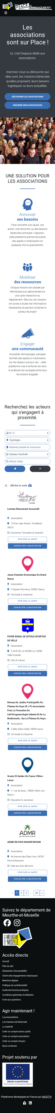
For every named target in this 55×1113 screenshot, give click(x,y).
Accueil (5, 961)
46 (36, 892)
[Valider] (15, 469)
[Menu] (5, 13)
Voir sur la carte (27, 539)
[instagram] (17, 924)
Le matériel (7, 1026)
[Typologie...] (7, 440)
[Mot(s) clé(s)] (7, 461)
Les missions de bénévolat (14, 1022)
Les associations (10, 1017)
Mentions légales (10, 980)
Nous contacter (9, 1046)
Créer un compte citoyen (13, 1041)
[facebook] (7, 924)
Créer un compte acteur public (16, 1031)
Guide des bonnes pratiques (15, 990)
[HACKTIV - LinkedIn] (30, 1103)
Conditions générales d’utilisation (18, 995)
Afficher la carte (19, 485)
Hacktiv (47, 1096)
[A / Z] (7, 433)
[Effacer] (40, 469)
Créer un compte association (15, 1036)
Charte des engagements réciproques (20, 975)
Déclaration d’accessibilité (14, 971)
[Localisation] (7, 447)
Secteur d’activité (18, 454)
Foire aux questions (11, 999)
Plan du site (7, 966)
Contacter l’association (27, 546)
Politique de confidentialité (14, 985)
